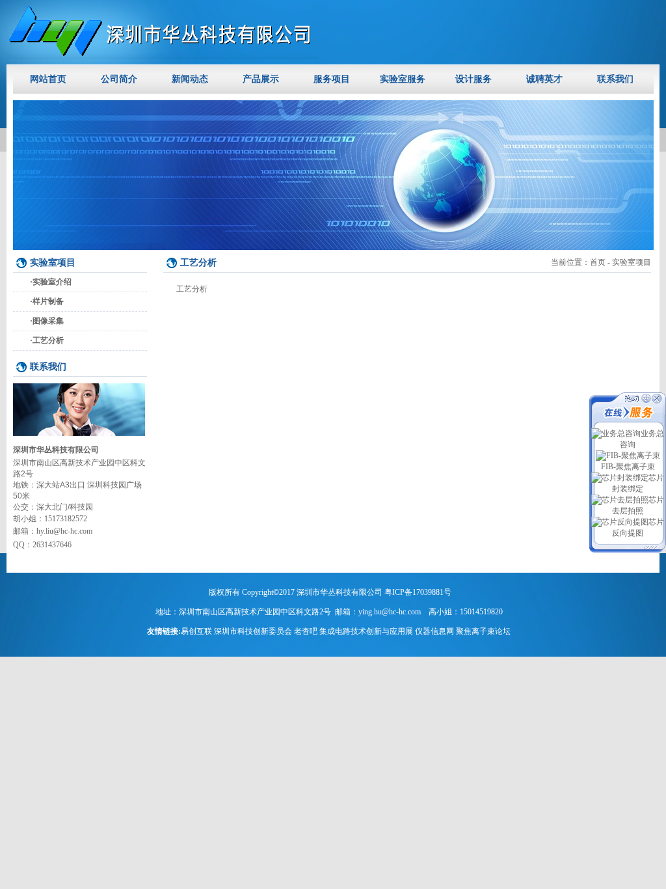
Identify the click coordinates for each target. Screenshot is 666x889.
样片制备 (48, 301)
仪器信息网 (434, 631)
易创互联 (196, 631)
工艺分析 (48, 340)
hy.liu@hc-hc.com (64, 531)
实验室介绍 (52, 281)
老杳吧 (305, 631)
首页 (598, 262)
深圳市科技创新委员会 (253, 631)
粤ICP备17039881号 (417, 592)
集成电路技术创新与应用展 (366, 631)
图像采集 (48, 320)
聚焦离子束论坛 (483, 631)
